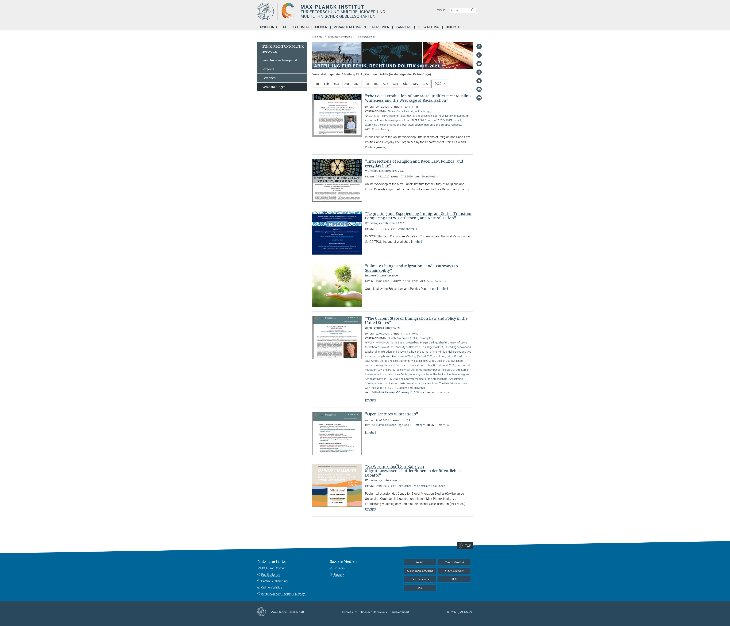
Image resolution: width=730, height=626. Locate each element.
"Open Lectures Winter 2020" (391, 414)
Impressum (349, 612)
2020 (438, 83)
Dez (425, 83)
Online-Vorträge (271, 587)
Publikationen (270, 574)
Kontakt (420, 562)
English (441, 10)
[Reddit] (479, 63)
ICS (420, 587)
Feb (326, 83)
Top (468, 546)
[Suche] (472, 10)
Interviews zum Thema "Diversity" (283, 594)
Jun (367, 83)
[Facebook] (479, 46)
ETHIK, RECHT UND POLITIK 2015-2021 (283, 49)
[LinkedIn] (479, 55)
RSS (454, 579)
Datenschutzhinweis (373, 612)
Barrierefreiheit (399, 612)
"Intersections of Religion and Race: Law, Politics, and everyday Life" (414, 163)
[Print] (479, 98)
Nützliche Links (272, 561)
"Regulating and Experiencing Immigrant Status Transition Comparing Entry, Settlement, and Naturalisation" (419, 215)
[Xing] (479, 81)
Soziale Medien (343, 561)
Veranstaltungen (274, 87)
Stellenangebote (454, 570)
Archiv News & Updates (420, 570)
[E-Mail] (479, 89)
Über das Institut (454, 562)
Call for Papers (420, 579)
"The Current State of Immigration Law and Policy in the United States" (416, 320)
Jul (376, 83)
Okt (405, 83)
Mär (336, 83)
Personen (269, 78)
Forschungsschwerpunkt (279, 60)
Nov (415, 83)
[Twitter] (479, 72)
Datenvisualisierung (274, 581)
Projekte (268, 69)
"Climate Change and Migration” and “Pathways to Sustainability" (411, 268)
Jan (317, 83)
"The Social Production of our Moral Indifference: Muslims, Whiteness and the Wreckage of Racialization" (419, 98)
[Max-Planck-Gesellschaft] (264, 612)
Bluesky (338, 574)
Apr (346, 83)
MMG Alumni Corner (271, 568)
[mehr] (381, 147)
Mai (356, 83)
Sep (395, 83)
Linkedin (339, 568)
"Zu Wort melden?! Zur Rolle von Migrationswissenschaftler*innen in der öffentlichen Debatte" (413, 470)
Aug (385, 83)
